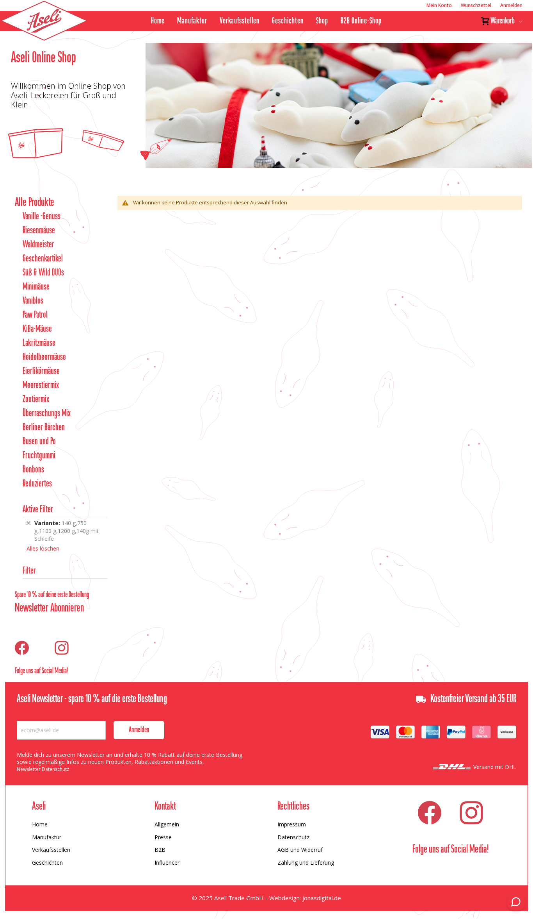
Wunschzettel (476, 5)
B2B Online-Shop (361, 21)
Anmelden (511, 5)
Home (158, 21)
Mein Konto (439, 5)
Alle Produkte (34, 203)
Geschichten (288, 21)
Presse (163, 837)
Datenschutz (293, 837)
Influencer (167, 862)
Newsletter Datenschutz (43, 769)
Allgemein (167, 824)
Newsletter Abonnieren (49, 608)
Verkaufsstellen (239, 21)
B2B (160, 849)
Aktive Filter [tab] (38, 510)
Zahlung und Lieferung (305, 862)
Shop (322, 21)
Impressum (291, 824)
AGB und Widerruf (300, 849)
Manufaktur (192, 21)
